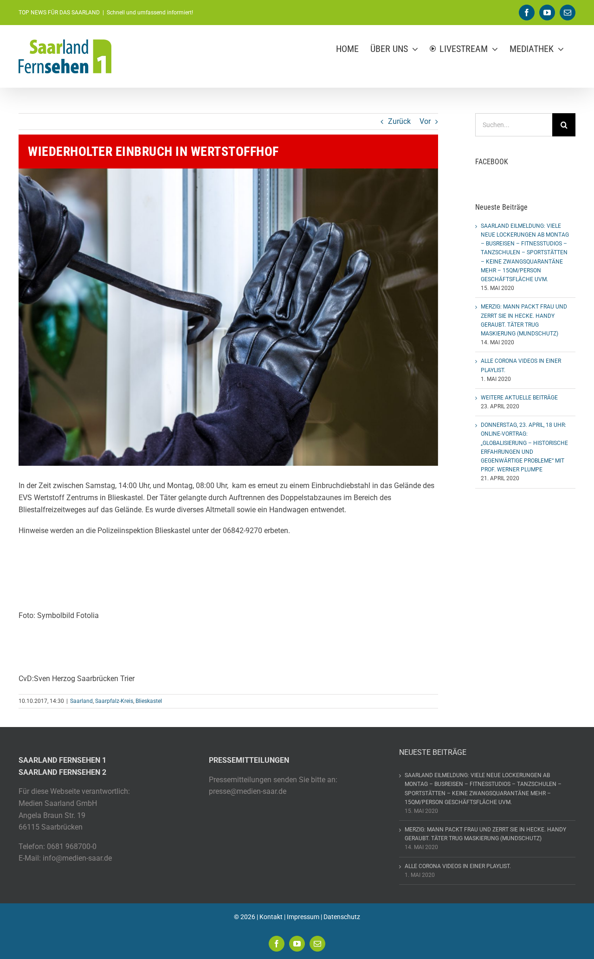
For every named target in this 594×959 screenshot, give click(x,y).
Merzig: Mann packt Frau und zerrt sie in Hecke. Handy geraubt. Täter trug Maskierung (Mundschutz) (485, 834)
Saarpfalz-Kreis (114, 701)
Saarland (81, 701)
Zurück (399, 121)
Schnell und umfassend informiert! (150, 12)
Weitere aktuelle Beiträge (519, 397)
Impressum (303, 916)
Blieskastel (149, 701)
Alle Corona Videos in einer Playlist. (458, 866)
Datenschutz (341, 916)
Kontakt (271, 916)
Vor (425, 121)
